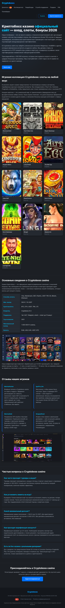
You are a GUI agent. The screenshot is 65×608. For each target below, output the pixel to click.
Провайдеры (6, 11)
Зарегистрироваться (55, 16)
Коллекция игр (18, 7)
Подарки (53, 7)
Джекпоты (6, 7)
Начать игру (7, 67)
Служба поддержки (42, 7)
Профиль (42, 16)
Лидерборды (29, 7)
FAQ (59, 7)
